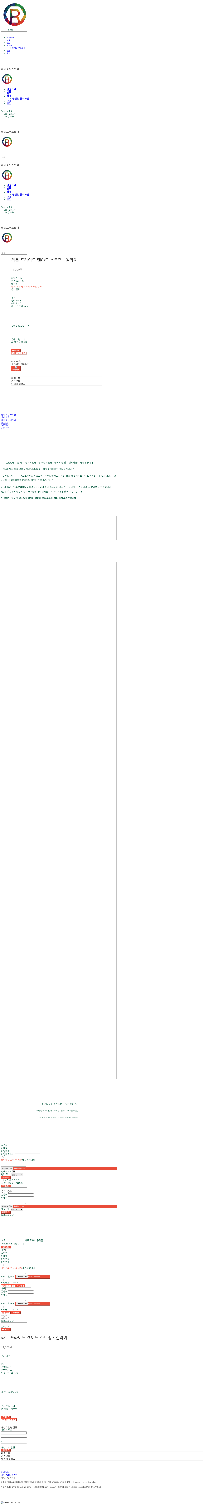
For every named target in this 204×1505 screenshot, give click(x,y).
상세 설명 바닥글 (8, 420)
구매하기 (6, 1329)
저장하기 (6, 1177)
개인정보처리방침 (9, 1475)
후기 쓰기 (6, 1186)
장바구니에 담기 (9, 1420)
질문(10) (5, 425)
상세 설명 (5, 417)
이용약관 (5, 1472)
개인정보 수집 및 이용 (11, 1160)
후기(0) (4, 423)
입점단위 (10, 37)
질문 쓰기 (6, 1247)
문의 (8, 53)
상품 (8, 40)
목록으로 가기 (8, 1286)
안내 (8, 50)
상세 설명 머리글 (8, 415)
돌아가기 (6, 1313)
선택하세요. (16, 300)
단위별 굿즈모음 (18, 48)
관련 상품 (5, 428)
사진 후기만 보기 (12, 1180)
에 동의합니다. (18, 1160)
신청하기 (6, 1450)
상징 (8, 42)
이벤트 (9, 45)
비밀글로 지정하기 (9, 1283)
